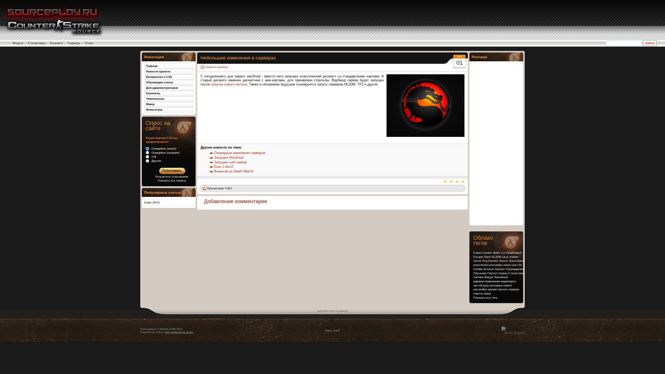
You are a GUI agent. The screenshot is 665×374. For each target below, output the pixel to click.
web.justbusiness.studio (179, 332)
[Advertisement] (623, 20)
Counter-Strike (491, 252)
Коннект (500, 269)
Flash (487, 256)
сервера (513, 289)
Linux (505, 256)
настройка (480, 289)
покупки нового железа (229, 84)
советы (478, 293)
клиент (507, 285)
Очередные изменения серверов (239, 153)
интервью (496, 285)
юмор (487, 293)
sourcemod (480, 264)
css (503, 252)
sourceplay (495, 264)
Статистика (36, 43)
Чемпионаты (155, 98)
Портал (492, 273)
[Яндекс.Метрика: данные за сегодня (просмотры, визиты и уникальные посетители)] (513, 330)
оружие (492, 289)
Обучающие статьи (159, 82)
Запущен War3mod (228, 157)
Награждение (514, 269)
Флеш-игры (154, 109)
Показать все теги (485, 297)
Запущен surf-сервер (230, 162)
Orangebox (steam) (163, 148)
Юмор (150, 104)
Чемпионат (501, 277)
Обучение (480, 273)
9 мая (477, 252)
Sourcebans (516, 260)
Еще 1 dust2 (223, 167)
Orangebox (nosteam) (165, 152)
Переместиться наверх (332, 310)
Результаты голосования (171, 176)
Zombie (478, 269)
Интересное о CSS (159, 76)
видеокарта (508, 281)
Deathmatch (514, 252)
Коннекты (153, 93)
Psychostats (490, 260)
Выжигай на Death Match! (234, 171)
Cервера (74, 43)
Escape (478, 256)
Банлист (56, 43)
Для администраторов (162, 87)
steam (507, 264)
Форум (17, 43)
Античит (488, 269)
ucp (514, 264)
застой (477, 285)
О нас (89, 43)
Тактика (478, 277)
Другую (156, 160)
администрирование (486, 281)
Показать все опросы (172, 180)
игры (486, 285)
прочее (502, 289)
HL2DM (496, 256)
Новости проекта (216, 67)
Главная (151, 66)
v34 (519, 264)
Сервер (503, 273)
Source (503, 260)
